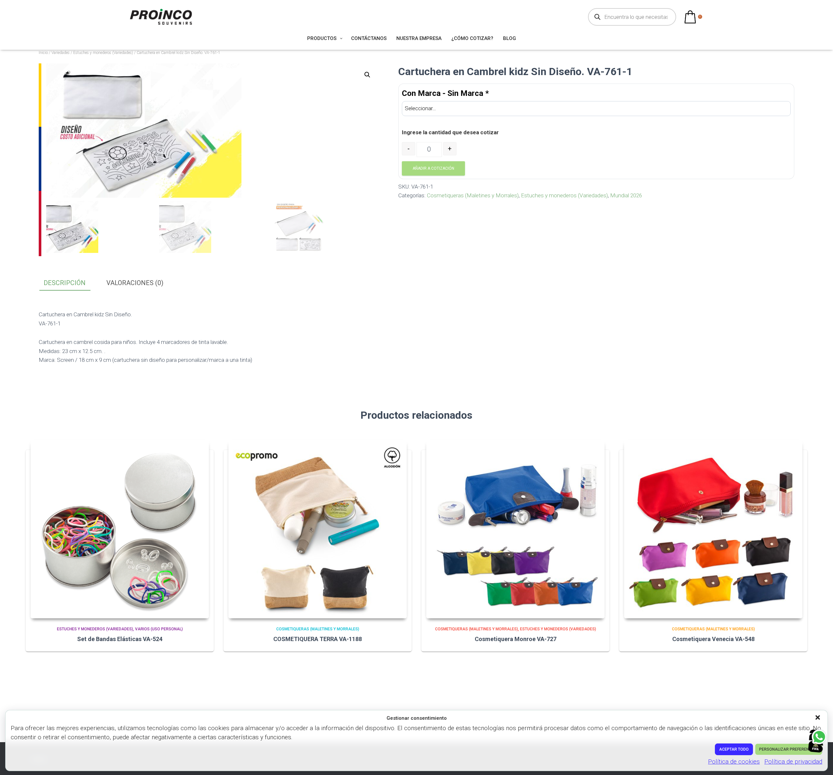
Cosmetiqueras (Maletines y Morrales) (473, 195)
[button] (818, 718)
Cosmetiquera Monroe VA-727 (515, 639)
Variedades (60, 52)
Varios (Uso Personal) (159, 629)
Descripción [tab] (65, 283)
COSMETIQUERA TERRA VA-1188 (317, 639)
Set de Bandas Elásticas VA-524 (119, 639)
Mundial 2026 (626, 195)
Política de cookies (734, 761)
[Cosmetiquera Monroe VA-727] (515, 529)
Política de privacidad (793, 761)
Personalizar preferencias (788, 749)
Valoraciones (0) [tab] (134, 283)
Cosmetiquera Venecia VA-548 (713, 639)
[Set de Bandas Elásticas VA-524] (120, 529)
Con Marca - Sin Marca (445, 93)
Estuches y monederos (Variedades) (103, 52)
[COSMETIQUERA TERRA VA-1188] (317, 529)
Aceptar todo (734, 749)
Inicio (43, 52)
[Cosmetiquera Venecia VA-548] (713, 529)
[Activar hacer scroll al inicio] (820, 762)
